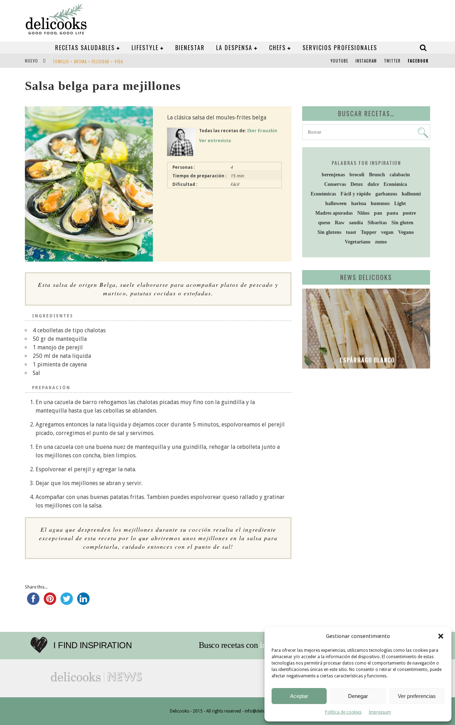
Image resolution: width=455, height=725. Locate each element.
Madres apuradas (334, 213)
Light (400, 203)
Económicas (323, 194)
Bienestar (190, 47)
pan (378, 213)
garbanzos (386, 194)
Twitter (392, 61)
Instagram (366, 61)
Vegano (406, 232)
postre (409, 213)
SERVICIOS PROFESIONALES (340, 47)
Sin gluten (402, 222)
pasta (392, 213)
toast (351, 232)
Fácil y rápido (356, 194)
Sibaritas (377, 222)
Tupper (368, 232)
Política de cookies (343, 712)
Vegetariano (357, 242)
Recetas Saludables (85, 47)
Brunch (377, 174)
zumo (381, 242)
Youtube (339, 61)
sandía (356, 222)
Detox (356, 184)
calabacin (400, 174)
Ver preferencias (417, 696)
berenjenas (333, 174)
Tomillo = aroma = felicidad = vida (88, 61)
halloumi (411, 194)
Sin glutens (329, 232)
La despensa (234, 47)
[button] (440, 636)
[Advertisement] (364, 429)
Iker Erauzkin (262, 130)
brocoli (356, 174)
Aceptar (299, 696)
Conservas (335, 184)
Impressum (380, 712)
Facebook (418, 61)
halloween (336, 203)
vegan (387, 232)
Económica (395, 184)
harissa (358, 203)
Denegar (358, 696)
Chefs (277, 47)
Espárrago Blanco (366, 360)
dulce (373, 184)
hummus (380, 203)
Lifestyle (145, 47)
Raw (339, 222)
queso (324, 222)
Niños (363, 213)
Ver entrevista (215, 140)
